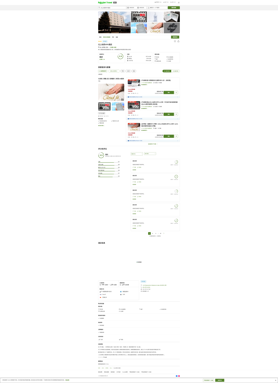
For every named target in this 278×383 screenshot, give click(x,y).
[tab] (166, 71)
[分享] (178, 41)
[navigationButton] (146, 233)
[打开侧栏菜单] (179, 2)
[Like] (175, 41)
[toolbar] (137, 7)
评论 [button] (113, 37)
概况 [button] (100, 37)
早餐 (123, 71)
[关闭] (275, 380)
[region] (139, 380)
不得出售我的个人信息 (146, 372)
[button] (105, 2)
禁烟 (134, 71)
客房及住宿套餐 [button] (106, 37)
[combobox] (112, 7)
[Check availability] (176, 92)
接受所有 (220, 380)
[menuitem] (158, 2)
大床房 (128, 71)
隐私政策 (67, 380)
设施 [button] (117, 37)
